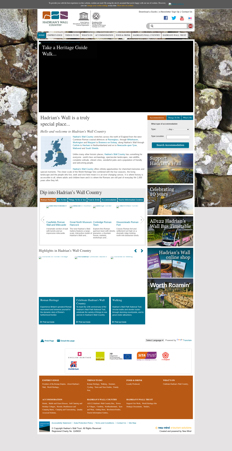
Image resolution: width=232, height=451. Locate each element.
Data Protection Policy (83, 423)
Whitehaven (132, 139)
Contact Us (187, 12)
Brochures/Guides (113, 409)
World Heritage (53, 387)
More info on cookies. (125, 5)
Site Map (132, 423)
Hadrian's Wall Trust (174, 35)
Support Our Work (133, 403)
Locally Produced (133, 384)
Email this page (68, 341)
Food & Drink (123, 35)
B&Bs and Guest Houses (58, 403)
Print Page (49, 341)
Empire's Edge (55, 35)
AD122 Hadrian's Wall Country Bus (100, 403)
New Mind (186, 431)
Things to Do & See (77, 200)
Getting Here (100, 409)
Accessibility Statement (61, 423)
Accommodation (104, 35)
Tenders (146, 406)
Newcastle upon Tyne (127, 145)
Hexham (86, 145)
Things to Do (72, 35)
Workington (78, 142)
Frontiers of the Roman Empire (53, 384)
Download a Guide (148, 12)
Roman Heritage (48, 200)
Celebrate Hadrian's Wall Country (90, 301)
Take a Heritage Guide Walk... (64, 50)
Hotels (44, 403)
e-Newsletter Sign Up (169, 12)
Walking (117, 300)
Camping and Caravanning (65, 409)
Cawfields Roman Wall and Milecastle (56, 223)
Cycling (90, 387)
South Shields (92, 148)
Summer (112, 384)
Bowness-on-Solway (108, 142)
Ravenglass (113, 139)
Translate (187, 340)
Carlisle (76, 145)
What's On (87, 35)
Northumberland (111, 406)
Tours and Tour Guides (103, 387)
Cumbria (100, 406)
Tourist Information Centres (130, 200)
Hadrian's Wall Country (146, 35)
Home (42, 35)
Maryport (92, 142)
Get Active (62, 200)
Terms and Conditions (104, 423)
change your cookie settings (97, 5)
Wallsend (77, 148)
